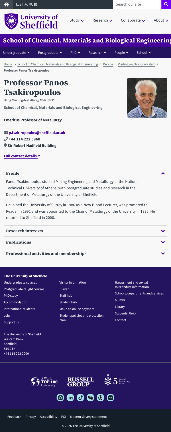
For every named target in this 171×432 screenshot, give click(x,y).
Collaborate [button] (131, 20)
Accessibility (48, 416)
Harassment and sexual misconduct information (132, 284)
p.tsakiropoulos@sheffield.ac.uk (36, 133)
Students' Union (126, 313)
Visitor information (72, 282)
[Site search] (166, 4)
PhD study (11, 296)
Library (120, 307)
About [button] (159, 20)
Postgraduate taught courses (24, 289)
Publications (18, 242)
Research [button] (100, 20)
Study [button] (74, 20)
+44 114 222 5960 (24, 139)
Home (8, 64)
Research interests (24, 231)
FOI (63, 416)
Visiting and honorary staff (136, 64)
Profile (12, 173)
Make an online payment (76, 309)
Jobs (7, 316)
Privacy (30, 416)
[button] (17, 52)
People (108, 64)
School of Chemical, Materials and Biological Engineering (57, 64)
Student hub (68, 302)
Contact (120, 320)
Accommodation (15, 302)
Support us (11, 322)
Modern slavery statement (88, 416)
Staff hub (65, 296)
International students (19, 309)
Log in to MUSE (27, 4)
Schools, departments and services (139, 293)
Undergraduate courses (20, 282)
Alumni (120, 300)
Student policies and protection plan (81, 318)
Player (64, 289)
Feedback (14, 416)
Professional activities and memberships (46, 253)
